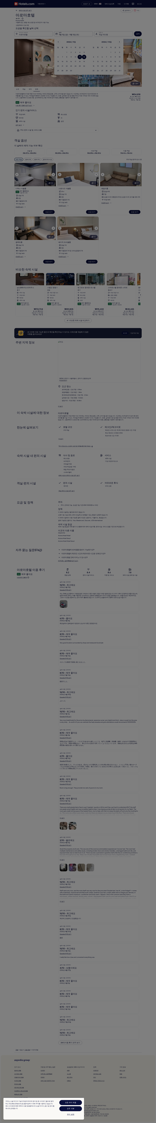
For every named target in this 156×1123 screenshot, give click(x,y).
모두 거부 (70, 1109)
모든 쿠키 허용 (70, 1103)
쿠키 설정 (70, 1114)
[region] (43, 1109)
